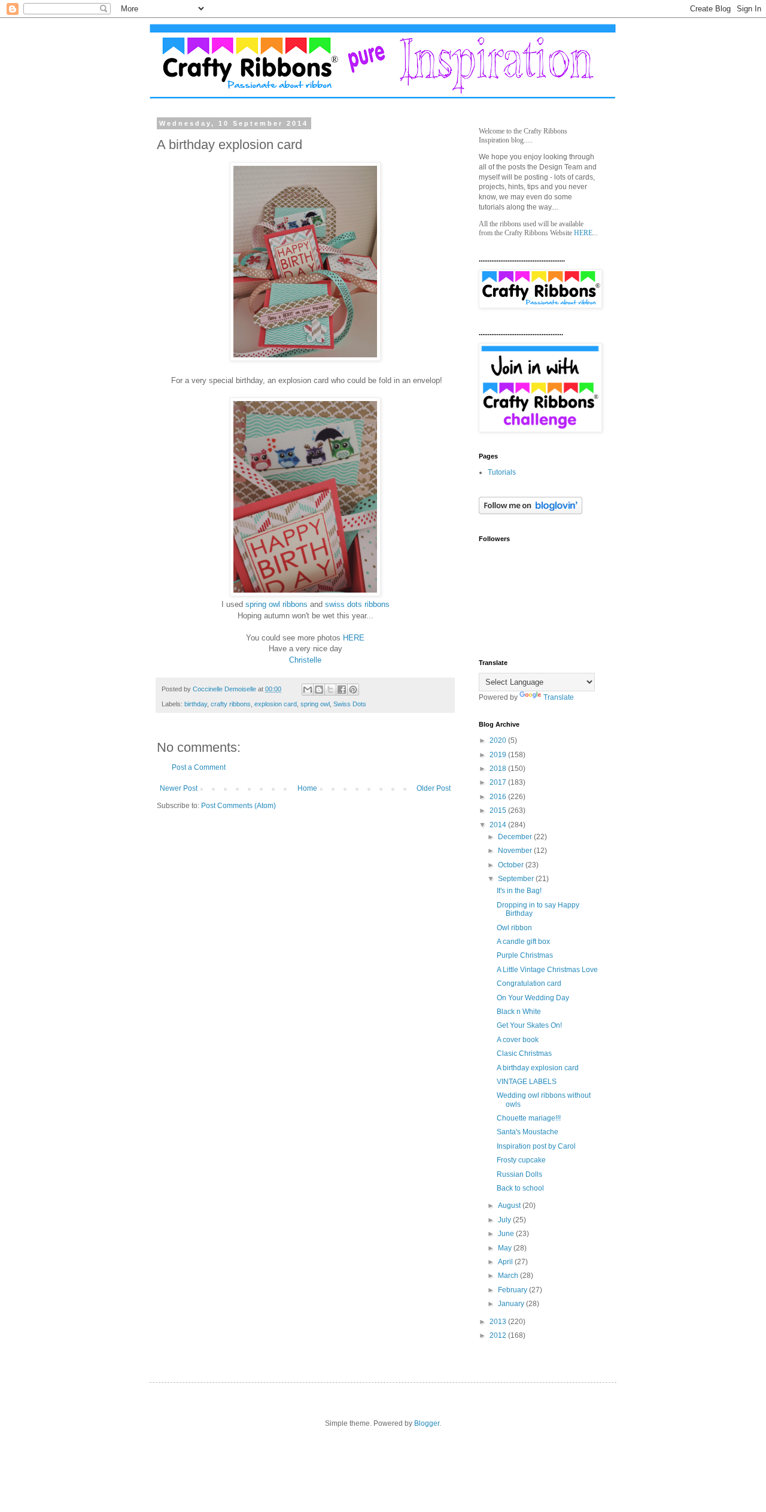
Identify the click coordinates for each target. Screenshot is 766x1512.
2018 (499, 768)
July (505, 1220)
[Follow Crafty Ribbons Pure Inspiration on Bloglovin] (530, 512)
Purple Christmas (525, 955)
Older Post (434, 788)
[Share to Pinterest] (353, 690)
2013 (499, 1321)
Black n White (519, 1011)
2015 (499, 810)
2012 (499, 1335)
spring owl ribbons (276, 604)
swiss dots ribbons (357, 604)
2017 (499, 782)
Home (307, 788)
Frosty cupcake (521, 1160)
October (511, 865)
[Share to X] (330, 690)
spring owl (315, 704)
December (516, 837)
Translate (558, 697)
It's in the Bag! (519, 890)
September (517, 879)
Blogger (426, 1423)
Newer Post (178, 788)
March (509, 1275)
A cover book (518, 1040)
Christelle (305, 659)
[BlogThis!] (319, 690)
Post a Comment (199, 767)
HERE (353, 637)
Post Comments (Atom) (238, 805)
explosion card (275, 704)
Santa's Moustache (527, 1132)
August (510, 1205)
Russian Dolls (519, 1174)
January (512, 1304)
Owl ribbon (514, 928)
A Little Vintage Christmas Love (547, 970)
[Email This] (308, 690)
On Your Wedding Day (533, 998)
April (506, 1262)
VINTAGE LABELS (527, 1081)
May (505, 1248)
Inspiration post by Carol (536, 1146)
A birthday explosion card (538, 1068)
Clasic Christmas (524, 1053)
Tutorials (502, 472)
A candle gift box (523, 941)
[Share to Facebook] (342, 690)
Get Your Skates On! (529, 1025)
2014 (499, 825)
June (507, 1233)
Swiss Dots (349, 704)
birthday (195, 704)
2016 (499, 797)
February (513, 1290)
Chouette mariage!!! (529, 1118)
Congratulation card (529, 983)
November (516, 850)
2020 (499, 740)
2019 (499, 755)
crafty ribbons (231, 704)
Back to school (520, 1188)
